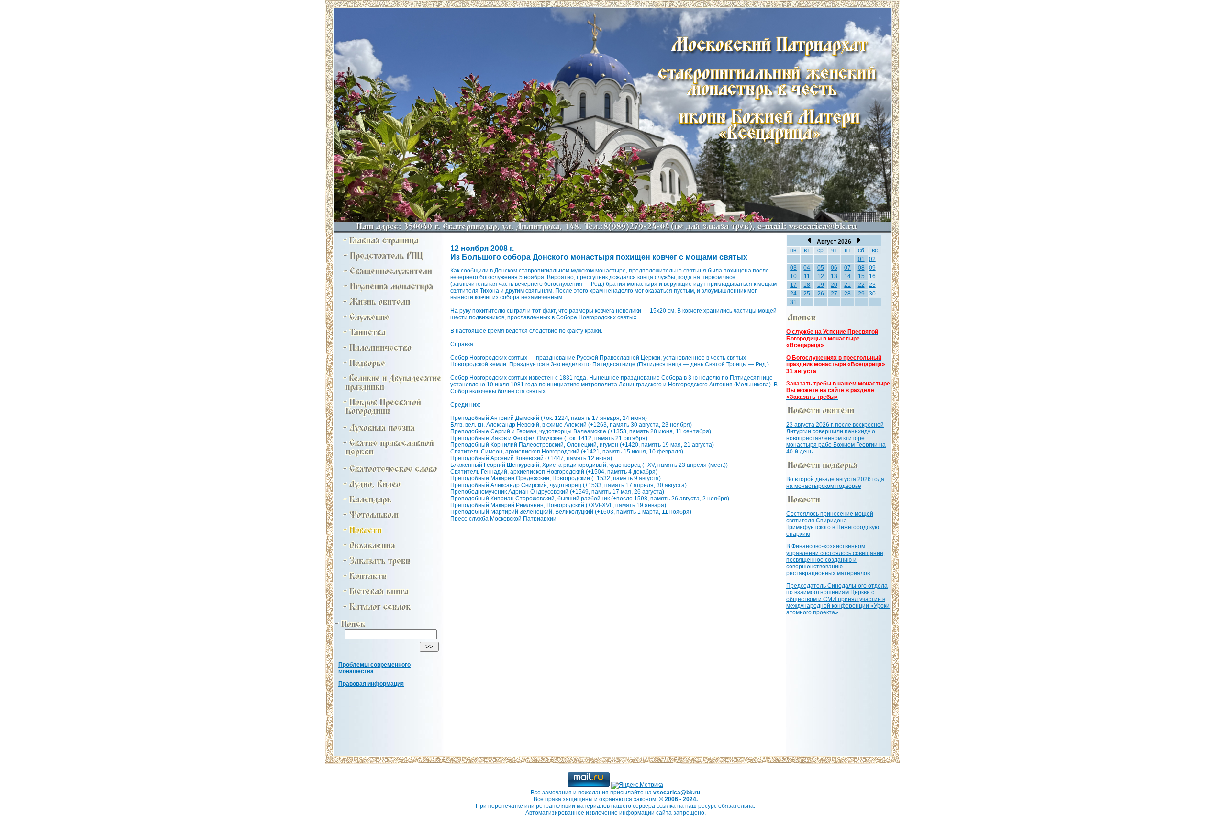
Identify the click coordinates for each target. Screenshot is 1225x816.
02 (872, 259)
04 (806, 267)
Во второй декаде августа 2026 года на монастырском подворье (835, 482)
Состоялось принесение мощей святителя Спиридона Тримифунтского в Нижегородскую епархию (832, 523)
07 (847, 267)
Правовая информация (371, 683)
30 (872, 293)
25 (806, 293)
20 (834, 285)
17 (793, 285)
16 (872, 276)
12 (820, 276)
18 (806, 285)
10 (793, 276)
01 (861, 259)
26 (820, 293)
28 (847, 293)
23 (872, 285)
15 (861, 276)
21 (847, 285)
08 (861, 267)
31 (793, 302)
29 (861, 293)
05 (820, 267)
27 (834, 293)
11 (807, 276)
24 (793, 293)
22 (861, 285)
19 (820, 285)
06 (834, 267)
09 (872, 267)
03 (793, 267)
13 (834, 276)
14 (847, 276)
